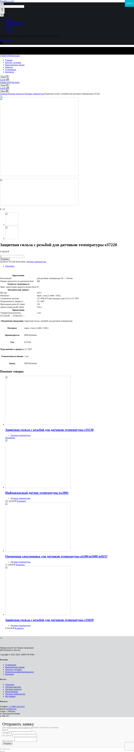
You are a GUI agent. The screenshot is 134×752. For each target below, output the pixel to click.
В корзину (5, 259)
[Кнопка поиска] (2, 11)
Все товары (10, 696)
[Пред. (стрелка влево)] (1, 751)
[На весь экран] (6, 749)
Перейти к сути (7, 1)
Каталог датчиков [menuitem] (13, 22)
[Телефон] (1, 44)
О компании (10, 665)
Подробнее (10, 438)
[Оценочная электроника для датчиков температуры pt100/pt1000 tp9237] (38, 551)
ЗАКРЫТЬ (129, 3)
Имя (5, 730)
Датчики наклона (13, 687)
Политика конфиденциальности (19, 672)
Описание (9, 266)
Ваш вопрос (8, 741)
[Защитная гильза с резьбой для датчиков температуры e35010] (38, 614)
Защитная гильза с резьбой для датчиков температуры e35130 (49, 429)
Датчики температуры (36, 262)
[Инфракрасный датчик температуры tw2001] (38, 487)
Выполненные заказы (15, 667)
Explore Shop (5, 40)
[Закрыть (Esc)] (1, 749)
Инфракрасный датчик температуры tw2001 (37, 492)
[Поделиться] (4, 749)
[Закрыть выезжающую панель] (2, 15)
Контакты (9, 674)
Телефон (7, 733)
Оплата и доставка (13, 669)
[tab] (69, 266)
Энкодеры (9, 684)
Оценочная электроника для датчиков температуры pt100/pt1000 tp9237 (56, 556)
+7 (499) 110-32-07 (17, 706)
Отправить (7, 744)
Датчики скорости (13, 689)
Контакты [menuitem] (9, 31)
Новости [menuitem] (9, 27)
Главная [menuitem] (8, 20)
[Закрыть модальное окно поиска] (2, 3)
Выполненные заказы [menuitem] (15, 24)
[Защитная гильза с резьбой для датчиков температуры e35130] (38, 424)
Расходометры (11, 691)
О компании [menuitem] (10, 29)
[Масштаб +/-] (9, 749)
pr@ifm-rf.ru (11, 709)
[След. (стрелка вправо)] (4, 751)
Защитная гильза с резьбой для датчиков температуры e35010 (49, 620)
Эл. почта (7, 735)
